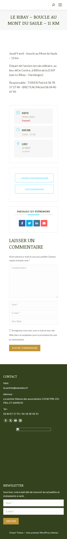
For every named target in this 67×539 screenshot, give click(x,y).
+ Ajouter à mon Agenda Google (34, 178)
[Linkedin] (37, 223)
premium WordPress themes (44, 532)
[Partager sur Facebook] (22, 223)
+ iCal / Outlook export (34, 189)
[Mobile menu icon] (60, 5)
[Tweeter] (29, 223)
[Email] (44, 223)
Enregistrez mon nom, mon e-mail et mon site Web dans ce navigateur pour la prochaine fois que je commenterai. (33, 335)
